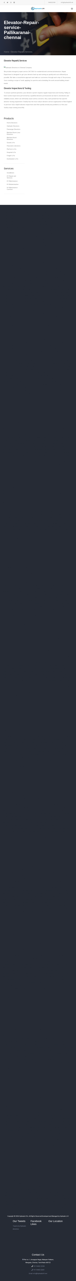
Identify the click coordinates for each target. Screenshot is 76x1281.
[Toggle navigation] (72, 8)
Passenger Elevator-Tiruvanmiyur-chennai (59, 1089)
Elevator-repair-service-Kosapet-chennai (29, 408)
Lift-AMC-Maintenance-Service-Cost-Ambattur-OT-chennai (38, 796)
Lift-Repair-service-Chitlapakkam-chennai (48, 680)
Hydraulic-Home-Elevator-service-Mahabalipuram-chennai (21, 280)
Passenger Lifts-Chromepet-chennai (33, 1012)
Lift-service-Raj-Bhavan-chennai (57, 615)
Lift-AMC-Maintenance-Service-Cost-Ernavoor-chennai (40, 846)
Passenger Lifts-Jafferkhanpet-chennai (57, 1035)
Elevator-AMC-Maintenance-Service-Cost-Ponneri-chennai (52, 944)
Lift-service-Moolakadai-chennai (54, 571)
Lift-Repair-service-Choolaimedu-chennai (32, 683)
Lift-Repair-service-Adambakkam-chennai (37, 648)
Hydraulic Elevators (13, 126)
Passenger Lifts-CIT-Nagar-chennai (57, 1012)
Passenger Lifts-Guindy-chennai (12, 1030)
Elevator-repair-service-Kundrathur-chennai (40, 414)
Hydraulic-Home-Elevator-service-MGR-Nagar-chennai (50, 292)
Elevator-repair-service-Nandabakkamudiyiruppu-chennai (36, 449)
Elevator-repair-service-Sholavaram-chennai (57, 511)
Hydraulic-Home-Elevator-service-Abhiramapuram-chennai (21, 212)
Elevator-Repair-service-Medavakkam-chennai (51, 739)
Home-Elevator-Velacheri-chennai (31, 1207)
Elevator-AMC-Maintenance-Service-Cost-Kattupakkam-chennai (23, 887)
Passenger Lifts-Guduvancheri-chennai (56, 1027)
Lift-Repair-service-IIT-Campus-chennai (61, 704)
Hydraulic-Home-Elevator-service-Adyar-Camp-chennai (26, 215)
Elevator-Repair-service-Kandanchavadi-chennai (42, 716)
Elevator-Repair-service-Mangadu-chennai (21, 739)
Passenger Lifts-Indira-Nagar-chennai (45, 1032)
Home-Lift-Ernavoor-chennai (64, 1136)
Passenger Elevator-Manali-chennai (33, 1062)
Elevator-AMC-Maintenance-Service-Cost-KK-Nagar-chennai (22, 896)
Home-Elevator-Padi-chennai (17, 1186)
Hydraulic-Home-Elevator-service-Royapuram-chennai (45, 360)
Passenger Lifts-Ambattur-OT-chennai (58, 985)
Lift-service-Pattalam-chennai (47, 597)
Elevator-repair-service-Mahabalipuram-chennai (47, 423)
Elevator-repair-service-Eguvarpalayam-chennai (31, 399)
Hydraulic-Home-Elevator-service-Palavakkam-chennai (25, 325)
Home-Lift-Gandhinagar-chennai (57, 1139)
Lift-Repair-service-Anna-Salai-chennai (34, 662)
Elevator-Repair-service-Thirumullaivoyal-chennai (18, 766)
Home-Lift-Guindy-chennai (52, 1145)
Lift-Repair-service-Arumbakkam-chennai (15, 665)
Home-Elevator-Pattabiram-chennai (52, 1195)
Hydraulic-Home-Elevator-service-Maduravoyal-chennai (50, 278)
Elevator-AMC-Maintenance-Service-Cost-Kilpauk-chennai (49, 893)
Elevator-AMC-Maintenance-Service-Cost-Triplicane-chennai (46, 958)
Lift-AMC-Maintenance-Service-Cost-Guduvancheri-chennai (27, 861)
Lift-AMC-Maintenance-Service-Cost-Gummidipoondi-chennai (33, 864)
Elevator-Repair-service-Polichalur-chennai (44, 757)
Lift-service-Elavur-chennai (41, 538)
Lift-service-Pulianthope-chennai (13, 609)
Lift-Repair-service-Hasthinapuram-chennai (33, 704)
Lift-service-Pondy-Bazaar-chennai (57, 603)
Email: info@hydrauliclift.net (38, 1273)
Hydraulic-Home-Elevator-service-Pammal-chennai (35, 328)
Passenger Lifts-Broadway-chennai (14, 1003)
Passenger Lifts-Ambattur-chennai (34, 985)
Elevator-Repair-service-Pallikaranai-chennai (35, 751)
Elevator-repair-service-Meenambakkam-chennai (57, 431)
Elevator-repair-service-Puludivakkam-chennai (37, 488)
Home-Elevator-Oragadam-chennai (42, 1183)
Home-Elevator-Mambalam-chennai (34, 1175)
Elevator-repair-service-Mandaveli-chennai (36, 426)
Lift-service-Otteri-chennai (38, 594)
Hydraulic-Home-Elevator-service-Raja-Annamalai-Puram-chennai (29, 349)
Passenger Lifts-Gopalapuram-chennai (43, 1024)
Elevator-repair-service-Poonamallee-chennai (22, 482)
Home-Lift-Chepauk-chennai (61, 1124)
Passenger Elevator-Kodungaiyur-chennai (54, 1053)
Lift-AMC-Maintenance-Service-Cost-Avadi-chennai (19, 813)
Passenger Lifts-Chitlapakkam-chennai (29, 1009)
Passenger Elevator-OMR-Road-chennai (21, 1071)
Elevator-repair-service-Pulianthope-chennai (49, 485)
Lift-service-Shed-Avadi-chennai (24, 627)
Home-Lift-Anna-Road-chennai (56, 1112)
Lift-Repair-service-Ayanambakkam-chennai (51, 668)
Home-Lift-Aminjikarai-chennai (60, 1109)
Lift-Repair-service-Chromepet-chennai (59, 683)
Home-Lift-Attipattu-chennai (26, 1118)
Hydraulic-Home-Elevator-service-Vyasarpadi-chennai (38, 390)
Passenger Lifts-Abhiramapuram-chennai (50, 976)
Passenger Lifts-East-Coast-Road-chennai (16, 1015)
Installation (10, 173)
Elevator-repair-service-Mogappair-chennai (22, 440)
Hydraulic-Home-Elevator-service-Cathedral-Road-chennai (45, 254)
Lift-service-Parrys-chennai (28, 597)
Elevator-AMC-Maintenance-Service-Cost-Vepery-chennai (21, 970)
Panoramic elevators (13, 146)
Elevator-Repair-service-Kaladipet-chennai (21, 713)
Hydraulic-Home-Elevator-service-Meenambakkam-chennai (44, 289)
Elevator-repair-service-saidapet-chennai (15, 505)
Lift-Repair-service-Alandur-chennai (43, 651)
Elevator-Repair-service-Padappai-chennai (50, 748)
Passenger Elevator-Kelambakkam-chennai (36, 1047)
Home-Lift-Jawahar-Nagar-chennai (29, 1154)
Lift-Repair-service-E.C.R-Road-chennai (41, 686)
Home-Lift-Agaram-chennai (51, 1104)
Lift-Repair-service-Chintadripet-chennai (21, 680)
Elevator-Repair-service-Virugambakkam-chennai (37, 778)
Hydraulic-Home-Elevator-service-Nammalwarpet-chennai (27, 304)
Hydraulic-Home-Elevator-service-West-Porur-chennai (42, 393)
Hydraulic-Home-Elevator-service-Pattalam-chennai (35, 331)
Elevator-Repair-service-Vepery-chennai (49, 775)
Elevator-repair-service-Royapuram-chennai (54, 503)
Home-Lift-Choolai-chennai (29, 1130)
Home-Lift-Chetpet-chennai (11, 1127)
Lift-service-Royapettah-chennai (30, 621)
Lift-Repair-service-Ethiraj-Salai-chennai (27, 692)
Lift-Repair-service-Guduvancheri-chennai (16, 701)
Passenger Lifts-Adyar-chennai (31, 979)
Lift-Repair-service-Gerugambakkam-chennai (41, 695)
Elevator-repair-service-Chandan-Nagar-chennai (37, 396)
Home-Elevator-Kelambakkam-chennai (28, 1163)
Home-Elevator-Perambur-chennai (47, 1189)
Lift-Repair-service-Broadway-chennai (24, 674)
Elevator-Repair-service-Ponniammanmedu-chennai (35, 760)
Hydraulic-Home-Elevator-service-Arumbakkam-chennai (50, 236)
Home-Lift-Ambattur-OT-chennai (39, 1109)
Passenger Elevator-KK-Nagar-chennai (38, 1050)
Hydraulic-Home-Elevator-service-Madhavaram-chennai (42, 275)
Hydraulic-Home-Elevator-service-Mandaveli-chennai (25, 283)
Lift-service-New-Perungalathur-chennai (30, 585)
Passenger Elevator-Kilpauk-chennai (14, 1050)
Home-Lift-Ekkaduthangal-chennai (24, 1136)
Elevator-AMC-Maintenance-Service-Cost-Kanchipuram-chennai (29, 881)
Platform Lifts (11, 149)
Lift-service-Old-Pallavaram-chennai (34, 591)
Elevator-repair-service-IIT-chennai (13, 405)
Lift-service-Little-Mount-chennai (52, 550)
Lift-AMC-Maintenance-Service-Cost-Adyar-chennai (53, 784)
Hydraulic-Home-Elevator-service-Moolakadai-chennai (55, 298)
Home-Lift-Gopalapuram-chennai (33, 1142)
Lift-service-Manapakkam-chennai (57, 556)
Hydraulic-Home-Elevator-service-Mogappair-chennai (19, 298)
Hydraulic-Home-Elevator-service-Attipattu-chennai (56, 239)
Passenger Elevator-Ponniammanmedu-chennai (29, 1083)
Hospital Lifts (11, 152)
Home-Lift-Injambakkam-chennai (27, 1151)
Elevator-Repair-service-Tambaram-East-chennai (53, 763)
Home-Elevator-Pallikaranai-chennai (38, 1186)
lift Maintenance (12, 181)
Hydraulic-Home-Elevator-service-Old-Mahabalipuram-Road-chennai (49, 319)
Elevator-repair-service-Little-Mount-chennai (29, 417)
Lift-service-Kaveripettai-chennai (13, 544)
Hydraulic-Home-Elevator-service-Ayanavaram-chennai (37, 248)
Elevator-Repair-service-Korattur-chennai (15, 733)
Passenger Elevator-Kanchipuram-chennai (32, 1041)
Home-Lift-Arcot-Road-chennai (28, 1115)
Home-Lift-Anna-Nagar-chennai (34, 1112)
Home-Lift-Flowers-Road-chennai (35, 1139)
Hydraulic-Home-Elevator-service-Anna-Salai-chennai (44, 233)
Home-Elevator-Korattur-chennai (33, 1172)
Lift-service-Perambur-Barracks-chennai (32, 600)
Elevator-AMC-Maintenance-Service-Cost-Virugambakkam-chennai (38, 973)
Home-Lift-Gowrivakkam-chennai (55, 1142)
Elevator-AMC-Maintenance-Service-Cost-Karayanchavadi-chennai (49, 884)
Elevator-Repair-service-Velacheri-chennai (21, 775)
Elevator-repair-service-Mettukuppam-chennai (47, 434)
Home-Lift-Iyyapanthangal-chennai (50, 1151)
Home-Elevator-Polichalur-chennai (26, 1192)
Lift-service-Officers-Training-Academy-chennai (37, 588)
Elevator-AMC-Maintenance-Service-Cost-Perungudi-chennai (35, 941)
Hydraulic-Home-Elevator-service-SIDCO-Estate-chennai (20, 372)
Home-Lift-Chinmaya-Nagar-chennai (33, 1127)
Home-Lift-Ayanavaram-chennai (18, 1121)
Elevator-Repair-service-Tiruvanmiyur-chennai (50, 766)
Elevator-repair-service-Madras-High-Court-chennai (54, 420)
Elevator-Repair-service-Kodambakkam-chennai (34, 728)
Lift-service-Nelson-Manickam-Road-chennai (27, 582)
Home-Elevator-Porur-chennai (30, 1195)
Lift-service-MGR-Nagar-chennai (59, 565)
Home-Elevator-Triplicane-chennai (44, 1201)
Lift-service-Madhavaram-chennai (29, 553)
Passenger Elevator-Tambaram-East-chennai (44, 1086)
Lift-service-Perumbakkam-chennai (34, 603)
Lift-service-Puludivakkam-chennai (54, 609)
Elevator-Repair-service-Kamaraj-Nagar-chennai (51, 713)
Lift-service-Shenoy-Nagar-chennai (46, 627)
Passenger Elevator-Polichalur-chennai (46, 1080)
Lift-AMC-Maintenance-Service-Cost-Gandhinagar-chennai (27, 852)
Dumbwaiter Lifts (12, 159)
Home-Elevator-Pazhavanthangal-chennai (21, 1189)
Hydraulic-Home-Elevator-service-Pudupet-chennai (56, 340)
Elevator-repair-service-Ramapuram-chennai (45, 497)
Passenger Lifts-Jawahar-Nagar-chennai (15, 1038)
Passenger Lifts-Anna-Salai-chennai (44, 991)
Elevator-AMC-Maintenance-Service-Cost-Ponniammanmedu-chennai (25, 947)
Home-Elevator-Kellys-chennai (52, 1163)
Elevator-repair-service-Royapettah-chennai (25, 503)
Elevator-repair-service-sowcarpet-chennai (47, 514)
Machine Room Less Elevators (13, 133)
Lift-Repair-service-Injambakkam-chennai (42, 707)
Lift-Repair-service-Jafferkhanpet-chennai (32, 710)
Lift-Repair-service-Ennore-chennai (47, 689)
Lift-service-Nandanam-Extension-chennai (22, 579)
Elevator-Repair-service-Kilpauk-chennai (15, 725)
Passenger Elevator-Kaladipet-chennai (41, 1038)
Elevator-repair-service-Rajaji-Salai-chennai (27, 494)
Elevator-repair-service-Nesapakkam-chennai (22, 461)
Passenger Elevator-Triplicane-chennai (15, 1092)
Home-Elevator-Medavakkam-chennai (32, 1178)
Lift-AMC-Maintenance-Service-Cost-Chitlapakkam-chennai (45, 831)
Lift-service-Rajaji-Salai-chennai (12, 615)
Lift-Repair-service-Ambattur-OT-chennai (38, 656)
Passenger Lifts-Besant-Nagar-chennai (60, 1000)
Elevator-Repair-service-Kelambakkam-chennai (31, 722)
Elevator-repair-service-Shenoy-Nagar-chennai (27, 511)
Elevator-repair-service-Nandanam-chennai (33, 452)
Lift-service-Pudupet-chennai (62, 606)
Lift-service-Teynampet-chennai (31, 636)
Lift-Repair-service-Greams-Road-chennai (58, 698)
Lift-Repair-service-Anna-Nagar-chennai (48, 659)
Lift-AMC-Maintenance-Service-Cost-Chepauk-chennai (26, 825)
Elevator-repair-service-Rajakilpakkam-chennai (56, 494)
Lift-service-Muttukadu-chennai (32, 574)
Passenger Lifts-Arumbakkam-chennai (24, 994)
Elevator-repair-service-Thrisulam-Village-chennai (45, 526)
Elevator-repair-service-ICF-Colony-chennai (54, 402)
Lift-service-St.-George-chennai (29, 633)
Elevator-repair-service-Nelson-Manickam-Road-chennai (26, 458)
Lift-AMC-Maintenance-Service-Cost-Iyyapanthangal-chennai (28, 873)
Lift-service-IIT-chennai (42, 541)
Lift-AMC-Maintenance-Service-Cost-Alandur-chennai (53, 787)
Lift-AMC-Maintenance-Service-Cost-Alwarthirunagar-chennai (28, 793)
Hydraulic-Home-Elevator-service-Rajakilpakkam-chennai (33, 352)
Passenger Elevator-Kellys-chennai (61, 1047)
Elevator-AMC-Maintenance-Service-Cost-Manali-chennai (27, 914)
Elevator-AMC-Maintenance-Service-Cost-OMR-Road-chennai (47, 926)
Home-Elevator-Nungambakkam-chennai (35, 1181)
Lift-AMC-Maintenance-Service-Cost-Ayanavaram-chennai (27, 816)
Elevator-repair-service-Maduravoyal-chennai (17, 423)
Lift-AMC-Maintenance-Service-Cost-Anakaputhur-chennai (53, 799)
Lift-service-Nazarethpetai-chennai (47, 579)
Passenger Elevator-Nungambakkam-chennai (30, 1068)
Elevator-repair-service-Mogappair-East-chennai (52, 440)
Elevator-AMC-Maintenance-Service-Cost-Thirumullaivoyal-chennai (30, 956)
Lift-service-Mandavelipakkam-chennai (32, 559)
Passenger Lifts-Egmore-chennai (42, 1015)
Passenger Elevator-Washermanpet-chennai (33, 1101)
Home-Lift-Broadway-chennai (17, 1124)
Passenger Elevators (13, 129)
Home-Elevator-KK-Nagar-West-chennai (49, 1166)
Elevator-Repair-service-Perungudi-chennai (16, 757)
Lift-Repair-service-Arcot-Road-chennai (60, 662)
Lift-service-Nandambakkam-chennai (41, 577)
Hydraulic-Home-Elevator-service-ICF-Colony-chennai (20, 260)
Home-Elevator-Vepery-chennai (53, 1207)
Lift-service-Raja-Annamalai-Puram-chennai (56, 612)
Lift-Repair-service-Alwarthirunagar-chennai (55, 654)
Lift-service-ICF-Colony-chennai (23, 541)
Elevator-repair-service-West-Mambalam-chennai (53, 532)
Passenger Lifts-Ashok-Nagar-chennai (50, 994)
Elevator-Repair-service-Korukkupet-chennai (44, 733)
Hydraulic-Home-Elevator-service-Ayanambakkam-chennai (21, 245)
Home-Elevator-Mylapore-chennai (56, 1178)
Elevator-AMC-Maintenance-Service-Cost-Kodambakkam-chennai (38, 899)
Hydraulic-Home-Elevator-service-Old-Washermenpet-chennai (22, 322)
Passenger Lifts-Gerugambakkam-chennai (16, 1024)
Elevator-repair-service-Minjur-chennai (33, 437)
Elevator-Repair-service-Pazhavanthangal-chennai (28, 754)
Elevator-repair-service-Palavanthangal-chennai (31, 470)
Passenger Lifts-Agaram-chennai (53, 979)
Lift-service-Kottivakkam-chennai (55, 544)
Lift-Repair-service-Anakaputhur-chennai (21, 659)
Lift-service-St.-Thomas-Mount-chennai (53, 633)
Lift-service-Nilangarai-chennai (54, 585)
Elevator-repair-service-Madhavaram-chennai (22, 420)
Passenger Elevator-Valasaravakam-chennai (30, 1095)
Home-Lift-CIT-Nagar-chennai (26, 1133)
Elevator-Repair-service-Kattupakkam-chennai (39, 719)
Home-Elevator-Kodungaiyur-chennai (30, 1169)
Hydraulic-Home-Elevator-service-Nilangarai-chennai (35, 316)
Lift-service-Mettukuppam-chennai (36, 565)
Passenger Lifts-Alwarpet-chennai (53, 982)
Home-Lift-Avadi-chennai (45, 1118)
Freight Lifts (11, 156)
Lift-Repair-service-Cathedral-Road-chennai (52, 674)
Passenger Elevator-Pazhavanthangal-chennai (36, 1077)
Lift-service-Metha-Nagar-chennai (13, 565)
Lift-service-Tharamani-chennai (52, 636)
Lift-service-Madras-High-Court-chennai (54, 553)
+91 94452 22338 (39, 1266)
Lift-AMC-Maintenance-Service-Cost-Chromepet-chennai (21, 837)
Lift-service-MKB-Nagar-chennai (28, 568)
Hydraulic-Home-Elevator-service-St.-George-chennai (25, 375)
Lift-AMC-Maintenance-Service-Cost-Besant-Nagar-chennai (38, 819)
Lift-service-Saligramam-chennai (25, 624)
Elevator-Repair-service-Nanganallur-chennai (38, 742)
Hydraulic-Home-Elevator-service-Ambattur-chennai (36, 227)
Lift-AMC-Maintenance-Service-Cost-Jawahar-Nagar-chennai (38, 876)
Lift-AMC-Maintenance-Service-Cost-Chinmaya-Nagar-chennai (34, 828)
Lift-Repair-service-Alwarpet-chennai (28, 654)
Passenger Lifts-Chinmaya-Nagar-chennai (44, 1006)
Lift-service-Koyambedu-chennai (57, 547)
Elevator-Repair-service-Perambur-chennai (59, 754)
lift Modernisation (13, 184)
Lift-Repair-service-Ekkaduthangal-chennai (22, 689)
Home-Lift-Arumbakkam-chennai (50, 1115)
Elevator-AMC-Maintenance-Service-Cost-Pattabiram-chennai (36, 950)
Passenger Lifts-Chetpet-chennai (19, 1006)
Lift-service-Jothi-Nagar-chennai (61, 541)
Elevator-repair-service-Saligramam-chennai (43, 505)
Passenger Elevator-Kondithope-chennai (40, 1056)
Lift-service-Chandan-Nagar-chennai (43, 535)
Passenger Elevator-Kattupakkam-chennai (51, 1044)
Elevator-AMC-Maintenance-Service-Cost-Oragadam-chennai (22, 929)
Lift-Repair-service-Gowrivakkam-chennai (30, 698)
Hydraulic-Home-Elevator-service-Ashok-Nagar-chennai (20, 239)
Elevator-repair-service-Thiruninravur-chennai (51, 523)
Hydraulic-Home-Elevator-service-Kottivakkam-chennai (20, 263)
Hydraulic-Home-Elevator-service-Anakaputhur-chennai (39, 230)
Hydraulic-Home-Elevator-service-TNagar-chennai (37, 387)
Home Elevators (12, 123)
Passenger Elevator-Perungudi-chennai (20, 1080)
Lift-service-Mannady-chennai (56, 559)
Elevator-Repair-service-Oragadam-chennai (22, 748)
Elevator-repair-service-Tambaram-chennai (34, 520)
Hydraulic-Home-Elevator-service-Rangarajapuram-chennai (41, 354)
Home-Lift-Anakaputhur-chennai (13, 1112)
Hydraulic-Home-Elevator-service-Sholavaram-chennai (51, 369)
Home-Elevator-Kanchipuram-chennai (36, 1157)
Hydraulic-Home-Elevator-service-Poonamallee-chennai (47, 337)
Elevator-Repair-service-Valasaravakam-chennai (31, 772)
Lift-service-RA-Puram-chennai (56, 618)
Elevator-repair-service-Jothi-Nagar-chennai (39, 405)
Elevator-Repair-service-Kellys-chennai (59, 722)
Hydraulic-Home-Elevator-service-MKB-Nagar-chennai (52, 295)
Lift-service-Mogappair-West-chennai (31, 571)
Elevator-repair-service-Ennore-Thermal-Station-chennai (20, 402)
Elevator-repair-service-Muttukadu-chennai (40, 446)
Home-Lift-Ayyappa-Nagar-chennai (41, 1121)
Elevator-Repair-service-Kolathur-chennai (29, 730)
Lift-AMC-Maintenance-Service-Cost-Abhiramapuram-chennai (38, 781)
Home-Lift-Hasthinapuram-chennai (30, 1148)
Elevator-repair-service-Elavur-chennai (60, 399)
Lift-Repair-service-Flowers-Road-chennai (54, 692)
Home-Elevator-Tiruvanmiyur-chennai (20, 1201)
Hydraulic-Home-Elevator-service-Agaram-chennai (24, 221)
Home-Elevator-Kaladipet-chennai (52, 1154)
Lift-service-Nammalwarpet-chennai (55, 574)
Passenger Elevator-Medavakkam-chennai (16, 1065)
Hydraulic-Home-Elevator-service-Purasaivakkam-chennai (27, 346)
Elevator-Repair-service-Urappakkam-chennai (39, 769)
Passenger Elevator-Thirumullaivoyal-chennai (30, 1089)
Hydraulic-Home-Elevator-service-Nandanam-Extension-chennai (36, 307)
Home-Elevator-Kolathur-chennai (53, 1169)
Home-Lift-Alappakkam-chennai (23, 1107)
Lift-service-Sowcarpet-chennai (49, 630)
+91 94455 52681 (39, 1270)
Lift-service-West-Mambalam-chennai (28, 645)
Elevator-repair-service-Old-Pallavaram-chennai (17, 464)
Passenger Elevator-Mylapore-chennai (42, 1065)
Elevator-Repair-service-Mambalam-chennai (36, 736)
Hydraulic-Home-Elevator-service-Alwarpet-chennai (25, 224)
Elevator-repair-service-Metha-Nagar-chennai (17, 434)
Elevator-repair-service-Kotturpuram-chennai (17, 411)
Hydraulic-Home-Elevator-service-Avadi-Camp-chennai (20, 242)
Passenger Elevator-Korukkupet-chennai (21, 1059)
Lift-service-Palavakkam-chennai (58, 594)
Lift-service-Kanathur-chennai (31, 550)
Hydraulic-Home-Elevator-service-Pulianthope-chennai (20, 343)
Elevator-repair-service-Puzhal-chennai (30, 491)
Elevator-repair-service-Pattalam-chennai (47, 473)
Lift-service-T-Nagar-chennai (30, 642)
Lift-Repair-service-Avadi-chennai (25, 668)
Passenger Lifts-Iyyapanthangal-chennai (30, 1035)
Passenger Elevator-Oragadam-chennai (47, 1071)
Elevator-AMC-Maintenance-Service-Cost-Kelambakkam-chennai (37, 890)
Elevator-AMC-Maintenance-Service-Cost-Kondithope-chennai (28, 905)
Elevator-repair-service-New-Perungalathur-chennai (54, 461)
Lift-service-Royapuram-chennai (52, 621)
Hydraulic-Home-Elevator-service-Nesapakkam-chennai (20, 313)
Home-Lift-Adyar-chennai (33, 1104)
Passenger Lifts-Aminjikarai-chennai (14, 988)
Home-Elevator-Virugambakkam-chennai (34, 1210)
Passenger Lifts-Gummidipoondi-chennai (37, 1030)
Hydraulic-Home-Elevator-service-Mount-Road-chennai (20, 301)
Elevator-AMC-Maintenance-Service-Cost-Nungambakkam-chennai (30, 923)
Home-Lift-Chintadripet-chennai (56, 1127)
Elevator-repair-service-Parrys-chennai (20, 473)
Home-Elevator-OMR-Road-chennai (19, 1183)
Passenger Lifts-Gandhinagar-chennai (54, 1021)
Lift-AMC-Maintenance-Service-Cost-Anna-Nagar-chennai (21, 802)
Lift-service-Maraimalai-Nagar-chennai (33, 562)
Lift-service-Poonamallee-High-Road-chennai (37, 606)
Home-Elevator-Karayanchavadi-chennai (21, 1160)
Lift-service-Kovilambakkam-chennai (34, 547)
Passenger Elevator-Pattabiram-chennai (15, 1086)
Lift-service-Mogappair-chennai (49, 568)
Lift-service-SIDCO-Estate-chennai (27, 630)
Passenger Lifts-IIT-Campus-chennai (20, 1032)
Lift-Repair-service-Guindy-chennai (41, 701)
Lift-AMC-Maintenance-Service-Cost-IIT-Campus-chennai (47, 867)
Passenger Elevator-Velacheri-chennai (57, 1095)
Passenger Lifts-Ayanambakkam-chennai (52, 997)
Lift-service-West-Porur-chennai (52, 645)
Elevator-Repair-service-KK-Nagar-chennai (43, 725)
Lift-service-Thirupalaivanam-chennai (29, 639)
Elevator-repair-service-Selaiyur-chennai (40, 508)
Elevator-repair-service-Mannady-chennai (33, 429)
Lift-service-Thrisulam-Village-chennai (54, 639)
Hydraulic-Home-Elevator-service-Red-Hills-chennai (43, 357)
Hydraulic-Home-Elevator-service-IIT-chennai (52, 260)
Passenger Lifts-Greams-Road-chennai (30, 1027)
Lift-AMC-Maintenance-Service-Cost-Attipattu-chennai (53, 810)
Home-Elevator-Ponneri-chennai (48, 1192)
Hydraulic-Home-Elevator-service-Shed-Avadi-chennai (47, 366)
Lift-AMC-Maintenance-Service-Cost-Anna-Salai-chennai (30, 805)
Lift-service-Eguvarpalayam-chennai (19, 538)
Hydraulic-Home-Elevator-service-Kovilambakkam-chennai (27, 266)
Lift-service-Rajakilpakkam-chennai (35, 615)
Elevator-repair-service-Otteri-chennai (43, 467)
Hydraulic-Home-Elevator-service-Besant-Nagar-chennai (42, 251)
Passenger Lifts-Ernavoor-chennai (50, 1018)
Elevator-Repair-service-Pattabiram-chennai (22, 763)
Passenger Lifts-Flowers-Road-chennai (29, 1021)
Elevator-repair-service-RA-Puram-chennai (38, 500)
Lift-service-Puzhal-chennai (32, 612)
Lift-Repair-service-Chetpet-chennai (36, 677)
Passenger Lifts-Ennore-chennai (28, 1018)
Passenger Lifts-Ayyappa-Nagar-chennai (33, 1000)
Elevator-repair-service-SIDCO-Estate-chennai (17, 514)
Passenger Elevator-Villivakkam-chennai (39, 1098)
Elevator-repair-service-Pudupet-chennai (21, 485)
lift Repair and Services (11, 177)
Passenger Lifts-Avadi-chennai (28, 997)
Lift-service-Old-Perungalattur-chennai (59, 591)
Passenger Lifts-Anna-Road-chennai (20, 991)
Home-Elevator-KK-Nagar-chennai (24, 1166)
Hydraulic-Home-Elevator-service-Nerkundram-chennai (53, 310)
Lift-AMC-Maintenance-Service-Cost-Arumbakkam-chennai (39, 807)
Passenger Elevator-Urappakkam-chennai (41, 1092)
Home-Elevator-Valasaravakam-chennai (53, 1204)
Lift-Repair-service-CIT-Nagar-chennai (15, 686)
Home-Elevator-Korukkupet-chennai (55, 1172)
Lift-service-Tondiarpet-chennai (51, 642)
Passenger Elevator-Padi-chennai (25, 1074)
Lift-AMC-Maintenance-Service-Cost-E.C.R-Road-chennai (27, 840)
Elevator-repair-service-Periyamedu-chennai (40, 476)
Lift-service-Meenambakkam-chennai (58, 562)
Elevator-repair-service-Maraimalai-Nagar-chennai (24, 431)
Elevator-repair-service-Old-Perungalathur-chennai (50, 464)
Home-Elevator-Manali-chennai (56, 1175)
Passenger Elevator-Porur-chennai (56, 1083)
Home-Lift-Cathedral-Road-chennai (39, 1124)
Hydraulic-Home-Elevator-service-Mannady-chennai (37, 286)
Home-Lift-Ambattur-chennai (17, 1109)
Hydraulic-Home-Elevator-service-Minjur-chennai (18, 295)
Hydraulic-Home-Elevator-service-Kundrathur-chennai (33, 269)
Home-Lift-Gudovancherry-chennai (31, 1145)
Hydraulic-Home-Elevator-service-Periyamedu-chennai (44, 334)
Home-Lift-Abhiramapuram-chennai (60, 1101)
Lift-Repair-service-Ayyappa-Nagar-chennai (40, 671)
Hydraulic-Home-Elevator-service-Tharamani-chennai (33, 381)
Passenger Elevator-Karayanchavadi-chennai (22, 1044)
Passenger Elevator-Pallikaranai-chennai (49, 1074)
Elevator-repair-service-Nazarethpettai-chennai (30, 455)
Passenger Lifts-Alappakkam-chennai (29, 982)
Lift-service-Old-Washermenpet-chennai (15, 594)
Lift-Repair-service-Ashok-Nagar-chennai (43, 665)
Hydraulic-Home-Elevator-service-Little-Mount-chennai (38, 272)
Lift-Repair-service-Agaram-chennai (19, 651)
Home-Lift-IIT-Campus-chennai (52, 1148)
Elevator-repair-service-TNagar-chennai (34, 529)
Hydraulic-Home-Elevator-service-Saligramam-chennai (47, 363)
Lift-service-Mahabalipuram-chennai (34, 556)
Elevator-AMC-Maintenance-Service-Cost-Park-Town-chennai (45, 935)
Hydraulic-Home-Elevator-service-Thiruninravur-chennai (37, 384)
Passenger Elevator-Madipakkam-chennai (48, 1059)
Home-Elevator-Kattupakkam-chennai (47, 1160)
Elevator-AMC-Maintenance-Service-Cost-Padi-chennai (32, 932)
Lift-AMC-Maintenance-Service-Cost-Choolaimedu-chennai (51, 834)
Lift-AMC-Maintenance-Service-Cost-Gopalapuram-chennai (39, 855)
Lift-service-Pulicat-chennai (33, 609)
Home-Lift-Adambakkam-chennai (13, 1104)
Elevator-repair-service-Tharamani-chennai (22, 523)
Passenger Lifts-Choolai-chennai (53, 1009)
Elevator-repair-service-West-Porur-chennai (16, 535)
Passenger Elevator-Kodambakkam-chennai (26, 1053)
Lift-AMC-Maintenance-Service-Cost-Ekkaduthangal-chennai (33, 843)
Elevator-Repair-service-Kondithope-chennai (58, 730)
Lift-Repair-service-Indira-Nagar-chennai (15, 707)
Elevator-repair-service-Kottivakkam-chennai (58, 408)
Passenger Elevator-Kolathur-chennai (14, 1056)
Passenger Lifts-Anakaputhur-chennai (39, 988)
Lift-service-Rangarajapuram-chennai (34, 618)
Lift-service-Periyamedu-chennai (56, 600)
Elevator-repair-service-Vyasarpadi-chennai (22, 532)
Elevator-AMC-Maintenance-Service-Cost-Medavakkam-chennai (39, 917)
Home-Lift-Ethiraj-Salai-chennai (12, 1139)
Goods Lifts (11, 142)
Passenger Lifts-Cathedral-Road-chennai (39, 1003)
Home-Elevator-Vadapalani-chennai (28, 1204)
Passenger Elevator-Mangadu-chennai (57, 1062)
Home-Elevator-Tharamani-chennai (36, 1198)
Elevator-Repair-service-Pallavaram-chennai (33, 745)
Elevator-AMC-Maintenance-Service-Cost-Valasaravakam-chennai (37, 964)
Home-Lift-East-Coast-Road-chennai (48, 1133)
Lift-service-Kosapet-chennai (34, 544)
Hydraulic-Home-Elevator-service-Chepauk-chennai (51, 257)
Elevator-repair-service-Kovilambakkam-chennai (48, 411)
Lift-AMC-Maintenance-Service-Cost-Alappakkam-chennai (21, 790)
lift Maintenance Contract (12, 188)
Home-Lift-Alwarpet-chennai (44, 1107)
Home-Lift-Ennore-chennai (45, 1136)
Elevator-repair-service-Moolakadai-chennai (49, 443)
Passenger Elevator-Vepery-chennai (14, 1098)
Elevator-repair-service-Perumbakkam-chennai (32, 479)
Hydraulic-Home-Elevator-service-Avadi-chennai (54, 242)
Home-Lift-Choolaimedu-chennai (49, 1130)
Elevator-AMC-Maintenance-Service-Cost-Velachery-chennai (52, 967)
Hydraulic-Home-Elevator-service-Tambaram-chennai (30, 378)
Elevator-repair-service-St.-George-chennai (38, 517)
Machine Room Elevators (12, 138)
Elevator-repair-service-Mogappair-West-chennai (18, 443)
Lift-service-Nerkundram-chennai (53, 582)
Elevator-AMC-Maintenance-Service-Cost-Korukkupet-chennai (38, 908)
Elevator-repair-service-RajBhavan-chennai (16, 497)
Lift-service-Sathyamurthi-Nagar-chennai (49, 624)
